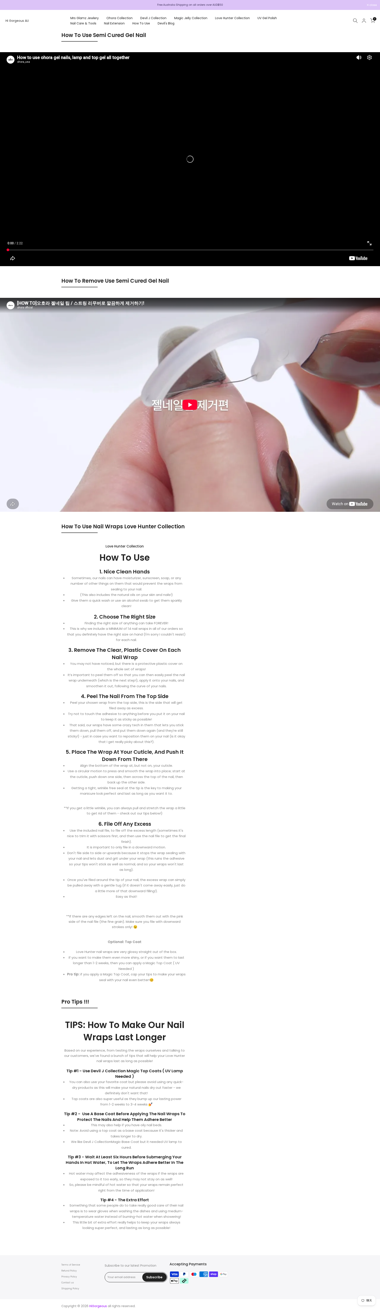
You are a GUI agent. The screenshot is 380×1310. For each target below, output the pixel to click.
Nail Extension (114, 23)
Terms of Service (70, 1264)
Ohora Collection (119, 18)
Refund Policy (69, 1270)
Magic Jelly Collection (190, 18)
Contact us (67, 1282)
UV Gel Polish (267, 18)
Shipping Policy (70, 1288)
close (9, 5)
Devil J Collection (153, 18)
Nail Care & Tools (83, 23)
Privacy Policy (69, 1276)
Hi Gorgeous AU (17, 20)
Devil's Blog (166, 23)
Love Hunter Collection (232, 18)
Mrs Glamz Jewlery (84, 18)
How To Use (141, 23)
